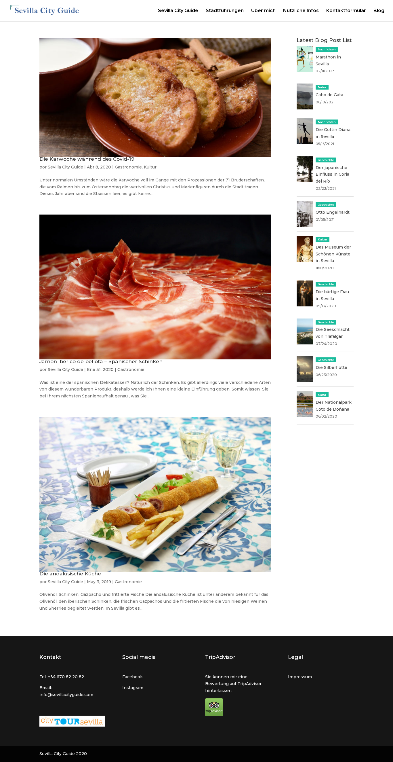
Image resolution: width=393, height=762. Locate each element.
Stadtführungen (225, 11)
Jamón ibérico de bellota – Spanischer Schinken (101, 361)
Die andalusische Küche (70, 573)
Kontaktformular (346, 11)
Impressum (300, 676)
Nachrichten (327, 49)
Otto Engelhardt (333, 212)
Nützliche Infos (301, 11)
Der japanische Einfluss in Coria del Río (332, 174)
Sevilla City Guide (178, 11)
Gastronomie (128, 167)
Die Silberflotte (331, 367)
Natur (322, 87)
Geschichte (326, 160)
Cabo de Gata (329, 94)
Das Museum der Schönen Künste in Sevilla (333, 254)
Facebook (132, 676)
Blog (378, 11)
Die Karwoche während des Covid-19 (86, 159)
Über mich (263, 11)
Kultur (150, 167)
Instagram (132, 687)
